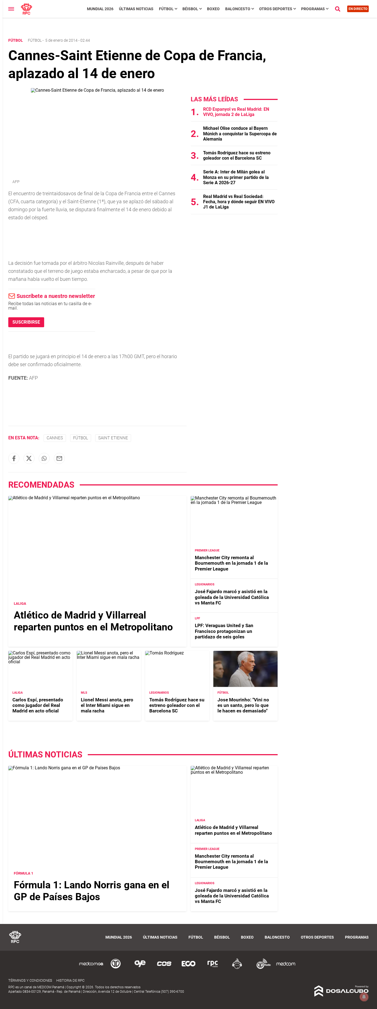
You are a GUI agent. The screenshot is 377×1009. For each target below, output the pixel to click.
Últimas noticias (136, 9)
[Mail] (59, 458)
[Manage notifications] (364, 996)
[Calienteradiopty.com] (237, 968)
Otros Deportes (275, 9)
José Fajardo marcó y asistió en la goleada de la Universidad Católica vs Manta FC (232, 597)
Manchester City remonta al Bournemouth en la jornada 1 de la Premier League (231, 563)
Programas (313, 9)
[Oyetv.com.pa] (140, 968)
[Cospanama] (164, 968)
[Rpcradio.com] (213, 968)
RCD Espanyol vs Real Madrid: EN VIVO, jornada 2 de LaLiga (236, 112)
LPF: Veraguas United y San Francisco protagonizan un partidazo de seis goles (224, 631)
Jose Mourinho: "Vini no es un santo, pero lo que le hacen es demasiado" (243, 705)
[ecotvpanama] (188, 968)
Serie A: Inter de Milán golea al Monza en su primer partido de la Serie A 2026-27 (236, 177)
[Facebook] (14, 458)
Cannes (55, 437)
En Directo (358, 9)
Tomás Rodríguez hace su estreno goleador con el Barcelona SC (236, 155)
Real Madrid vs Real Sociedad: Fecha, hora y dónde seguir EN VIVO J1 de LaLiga (239, 202)
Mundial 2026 (100, 9)
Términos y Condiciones (30, 980)
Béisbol (190, 9)
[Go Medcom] (91, 968)
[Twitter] (29, 458)
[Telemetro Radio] (261, 968)
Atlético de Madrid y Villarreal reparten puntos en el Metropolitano (93, 621)
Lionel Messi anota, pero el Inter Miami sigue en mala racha (107, 705)
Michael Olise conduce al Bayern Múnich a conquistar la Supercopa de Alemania (240, 133)
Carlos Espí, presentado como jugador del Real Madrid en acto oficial (37, 705)
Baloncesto (237, 9)
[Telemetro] (115, 968)
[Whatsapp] (44, 458)
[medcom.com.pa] (286, 968)
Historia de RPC (70, 980)
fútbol (80, 437)
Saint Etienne (113, 437)
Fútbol (166, 9)
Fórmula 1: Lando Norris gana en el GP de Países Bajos (91, 891)
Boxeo (213, 9)
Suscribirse (26, 322)
